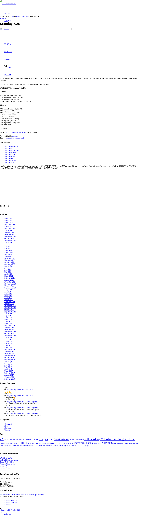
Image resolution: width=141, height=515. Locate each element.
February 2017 (9, 373)
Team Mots (38, 445)
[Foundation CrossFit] (8, 4)
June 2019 (8, 318)
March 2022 (8, 252)
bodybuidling (9, 138)
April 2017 (8, 369)
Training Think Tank (67, 445)
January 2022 (9, 256)
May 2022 (8, 248)
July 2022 (7, 244)
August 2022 (8, 242)
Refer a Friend (5, 468)
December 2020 (10, 282)
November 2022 (10, 236)
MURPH (96, 443)
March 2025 (8, 222)
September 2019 (10, 312)
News (6, 426)
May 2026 (8, 218)
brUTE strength (27, 439)
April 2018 (8, 345)
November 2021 (10, 260)
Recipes (2, 445)
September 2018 (10, 335)
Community (8, 424)
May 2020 (8, 296)
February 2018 (9, 349)
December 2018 (10, 329)
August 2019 (8, 314)
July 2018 (7, 339)
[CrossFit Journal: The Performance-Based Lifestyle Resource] (22, 495)
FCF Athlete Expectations (9, 460)
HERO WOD (17, 443)
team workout (46, 445)
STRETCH (17, 445)
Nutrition (7, 428)
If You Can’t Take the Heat (15, 132)
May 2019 (8, 319)
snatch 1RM (10, 445)
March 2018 (8, 347)
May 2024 (8, 226)
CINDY (51, 439)
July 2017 (7, 363)
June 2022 (8, 246)
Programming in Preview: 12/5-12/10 (19, 389)
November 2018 (10, 331)
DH (70, 439)
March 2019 (8, 323)
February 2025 (9, 224)
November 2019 (10, 308)
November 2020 (10, 284)
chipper (43, 439)
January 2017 (9, 375)
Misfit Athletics (63, 443)
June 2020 (8, 294)
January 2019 (9, 327)
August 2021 (8, 266)
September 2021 (10, 264)
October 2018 (9, 333)
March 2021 (8, 276)
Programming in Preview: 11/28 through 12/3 (22, 402)
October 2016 (9, 377)
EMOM (78, 439)
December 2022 (10, 234)
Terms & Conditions (7, 462)
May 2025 (8, 220)
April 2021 (8, 274)
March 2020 (8, 300)
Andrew (15, 136)
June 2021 (8, 270)
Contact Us (4, 470)
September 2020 (10, 288)
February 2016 (9, 379)
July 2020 (7, 292)
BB (14, 439)
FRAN (11, 443)
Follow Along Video (96, 439)
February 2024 (9, 228)
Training (3, 18)
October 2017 (9, 357)
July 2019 (7, 316)
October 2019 (9, 310)
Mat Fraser (53, 443)
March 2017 (8, 371)
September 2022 (10, 240)
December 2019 (10, 306)
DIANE (74, 439)
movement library (83, 442)
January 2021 (9, 280)
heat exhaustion (20, 138)
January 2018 (9, 351)
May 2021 (8, 272)
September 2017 (10, 359)
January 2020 (9, 304)
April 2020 (8, 298)
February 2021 (9, 278)
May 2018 (8, 343)
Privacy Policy (5, 466)
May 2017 (8, 367)
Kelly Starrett (46, 443)
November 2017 (10, 355)
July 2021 (7, 268)
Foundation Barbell (5, 443)
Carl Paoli (36, 439)
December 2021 (10, 258)
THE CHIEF (53, 445)
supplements (25, 445)
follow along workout (121, 439)
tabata (32, 445)
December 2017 (10, 353)
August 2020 (8, 290)
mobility (71, 443)
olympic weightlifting (117, 443)
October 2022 (9, 238)
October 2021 (9, 262)
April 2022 (8, 250)
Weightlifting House (80, 445)
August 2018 (8, 337)
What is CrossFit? (6, 458)
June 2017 (8, 365)
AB (2, 439)
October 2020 (9, 286)
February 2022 (9, 254)
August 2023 (8, 230)
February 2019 (9, 325)
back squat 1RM (8, 439)
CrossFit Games (61, 439)
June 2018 (8, 341)
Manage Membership (7, 464)
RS (6, 445)
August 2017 (8, 361)
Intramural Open (33, 443)
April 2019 (8, 321)
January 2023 (9, 232)
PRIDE (126, 443)
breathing (19, 439)
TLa (58, 445)
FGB (82, 439)
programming (133, 443)
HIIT (24, 442)
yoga (87, 445)
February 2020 (9, 302)
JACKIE (41, 443)
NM (99, 443)
